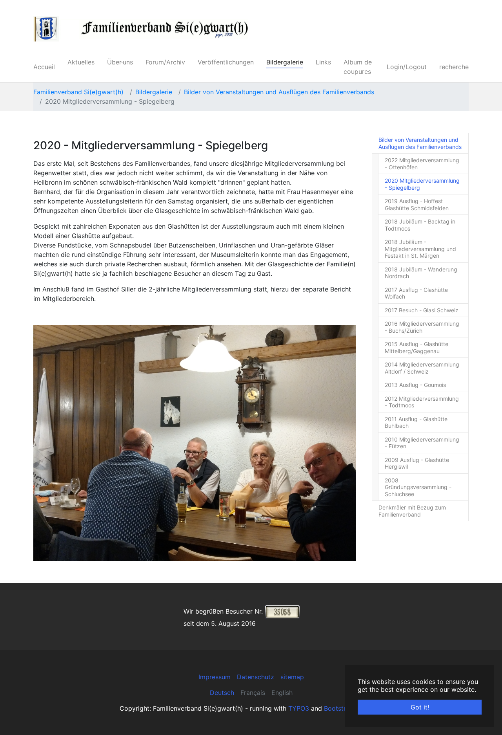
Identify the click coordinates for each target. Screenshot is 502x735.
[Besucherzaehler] (282, 611)
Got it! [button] (420, 707)
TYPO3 (298, 708)
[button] (53, 443)
